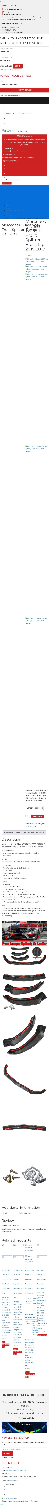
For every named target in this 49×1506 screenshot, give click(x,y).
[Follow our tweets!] (6, 1489)
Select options (42, 1335)
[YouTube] (6, 124)
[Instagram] (6, 121)
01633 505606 (27, 113)
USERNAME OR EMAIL (8, 84)
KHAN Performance (31, 1501)
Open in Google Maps (10, 1480)
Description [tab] (8, 833)
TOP (1, 1505)
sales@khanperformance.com (16, 151)
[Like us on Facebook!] (6, 1487)
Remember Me (7, 66)
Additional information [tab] (25, 833)
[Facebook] (6, 116)
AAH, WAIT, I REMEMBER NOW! (10, 95)
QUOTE (6, 183)
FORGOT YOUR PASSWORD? (9, 70)
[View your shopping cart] (6, 177)
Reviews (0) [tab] (40, 833)
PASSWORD (5, 60)
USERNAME (4, 51)
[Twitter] (6, 118)
